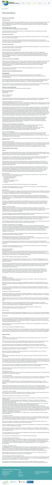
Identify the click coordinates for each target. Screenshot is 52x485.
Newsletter (20, 475)
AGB (19, 473)
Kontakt (20, 471)
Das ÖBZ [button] (22, 3)
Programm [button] (29, 3)
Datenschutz (6, 8)
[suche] (49, 3)
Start (2, 8)
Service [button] (39, 3)
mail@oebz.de (5, 474)
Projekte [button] (34, 3)
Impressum (20, 472)
